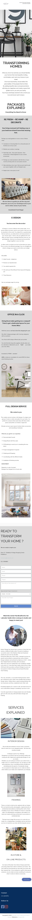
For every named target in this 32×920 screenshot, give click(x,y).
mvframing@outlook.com (7, 558)
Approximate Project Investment (9, 591)
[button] (26, 879)
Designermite (21, 917)
